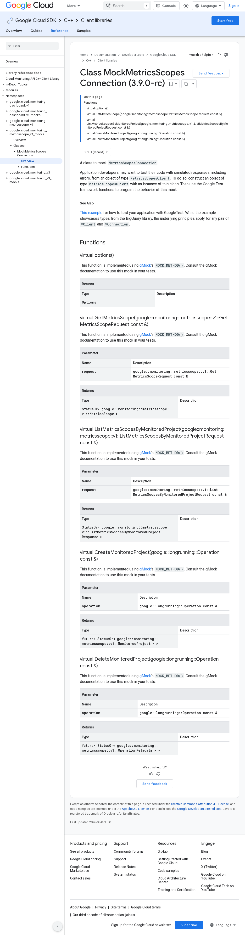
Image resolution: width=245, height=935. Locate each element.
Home (84, 54)
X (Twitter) (209, 867)
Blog (204, 851)
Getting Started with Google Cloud (173, 861)
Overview (14, 30)
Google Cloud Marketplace (80, 869)
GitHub (163, 851)
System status (125, 874)
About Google (80, 907)
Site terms (119, 907)
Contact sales (80, 878)
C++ (68, 20)
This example (91, 212)
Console (169, 6)
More (71, 6)
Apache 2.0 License (135, 809)
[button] (31, 84)
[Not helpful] (225, 54)
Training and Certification (176, 890)
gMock (145, 265)
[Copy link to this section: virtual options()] (118, 256)
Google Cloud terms (146, 907)
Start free (225, 20)
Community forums (129, 851)
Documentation (105, 54)
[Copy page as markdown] (186, 84)
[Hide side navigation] (57, 926)
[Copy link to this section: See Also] (98, 203)
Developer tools (133, 54)
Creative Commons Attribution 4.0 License (200, 804)
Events (206, 859)
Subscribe (189, 925)
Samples (84, 30)
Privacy (100, 907)
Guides (36, 30)
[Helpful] (218, 54)
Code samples (168, 871)
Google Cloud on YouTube (213, 876)
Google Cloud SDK (35, 20)
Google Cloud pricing (85, 859)
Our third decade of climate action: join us (104, 915)
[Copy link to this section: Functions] (112, 243)
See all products (82, 851)
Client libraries (96, 20)
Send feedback (211, 73)
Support (120, 859)
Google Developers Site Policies (199, 809)
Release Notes (125, 867)
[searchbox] (32, 46)
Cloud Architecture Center (172, 880)
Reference (59, 30)
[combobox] (127, 5)
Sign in (233, 6)
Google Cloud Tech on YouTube (217, 888)
